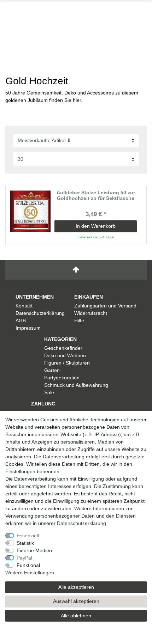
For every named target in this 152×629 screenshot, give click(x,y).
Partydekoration (62, 377)
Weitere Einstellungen (29, 572)
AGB (21, 320)
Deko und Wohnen (65, 355)
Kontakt (24, 306)
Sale (49, 392)
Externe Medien (34, 550)
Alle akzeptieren (76, 587)
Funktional (28, 565)
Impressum (28, 328)
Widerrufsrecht (90, 313)
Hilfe (79, 320)
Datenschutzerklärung (40, 313)
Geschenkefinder (63, 348)
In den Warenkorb (96, 226)
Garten (52, 370)
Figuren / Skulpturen (67, 363)
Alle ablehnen (76, 615)
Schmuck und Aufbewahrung (76, 385)
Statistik (25, 543)
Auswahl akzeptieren (76, 601)
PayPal (24, 558)
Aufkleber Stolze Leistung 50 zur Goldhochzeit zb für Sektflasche (96, 195)
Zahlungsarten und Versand (105, 306)
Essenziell (28, 535)
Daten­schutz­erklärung (81, 523)
